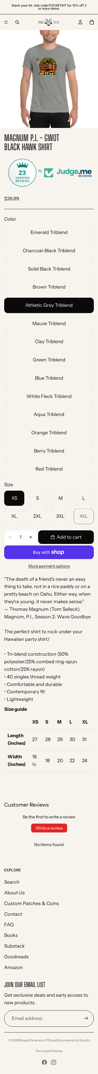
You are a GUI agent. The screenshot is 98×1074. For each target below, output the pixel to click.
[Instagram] (53, 1062)
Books (11, 935)
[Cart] (91, 22)
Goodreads (16, 957)
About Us (14, 893)
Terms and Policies (49, 1051)
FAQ (9, 925)
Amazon (13, 967)
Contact (13, 914)
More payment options (49, 566)
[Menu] (6, 22)
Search (12, 882)
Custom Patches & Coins (31, 903)
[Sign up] (85, 1018)
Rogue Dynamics (31, 1040)
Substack (14, 946)
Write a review (49, 828)
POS (48, 1040)
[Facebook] (44, 1062)
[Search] (17, 22)
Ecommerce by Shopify (73, 1040)
